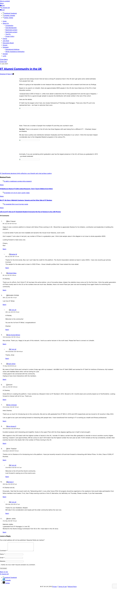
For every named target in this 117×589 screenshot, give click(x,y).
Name (2, 554)
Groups (5, 45)
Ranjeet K (10, 482)
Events (5, 38)
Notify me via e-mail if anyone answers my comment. (18, 565)
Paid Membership (11, 27)
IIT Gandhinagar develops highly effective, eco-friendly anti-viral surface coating (26, 173)
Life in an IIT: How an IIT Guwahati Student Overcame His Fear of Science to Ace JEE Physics (30, 212)
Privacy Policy (9, 36)
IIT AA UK (13, 310)
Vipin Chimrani (12, 405)
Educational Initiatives (12, 49)
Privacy (54, 586)
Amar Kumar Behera (13, 335)
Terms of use (62, 586)
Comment (3, 550)
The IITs (7, 34)
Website (2, 561)
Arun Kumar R (11, 426)
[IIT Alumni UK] (5, 7)
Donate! (5, 54)
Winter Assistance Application (15, 51)
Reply (4, 249)
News (9, 74)
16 (12, 74)
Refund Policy (72, 586)
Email (2, 557)
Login (4, 56)
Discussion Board (8, 43)
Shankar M (3, 74)
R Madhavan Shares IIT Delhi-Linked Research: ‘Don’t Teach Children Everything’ (26, 189)
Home (4, 21)
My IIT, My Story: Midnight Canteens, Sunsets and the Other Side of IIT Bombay (26, 200)
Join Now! (6, 41)
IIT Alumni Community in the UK (21, 68)
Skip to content (5, 1)
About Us (6, 23)
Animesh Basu (11, 273)
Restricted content (11, 30)
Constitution (9, 25)
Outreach (6, 47)
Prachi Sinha (11, 364)
